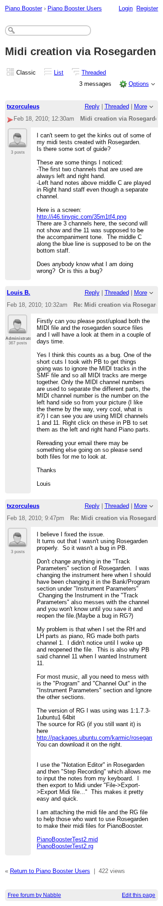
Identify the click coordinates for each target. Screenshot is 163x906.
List (58, 72)
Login (126, 8)
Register (147, 8)
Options (139, 83)
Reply (92, 106)
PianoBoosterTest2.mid (67, 839)
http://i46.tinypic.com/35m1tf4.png (81, 216)
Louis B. (18, 292)
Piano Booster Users (75, 8)
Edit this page (138, 895)
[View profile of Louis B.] (17, 328)
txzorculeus (23, 106)
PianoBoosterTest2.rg (65, 846)
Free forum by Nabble (34, 895)
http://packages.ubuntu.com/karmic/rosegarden (98, 737)
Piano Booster (23, 8)
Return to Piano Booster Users (50, 871)
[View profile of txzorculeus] (17, 142)
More (140, 106)
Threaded (94, 72)
